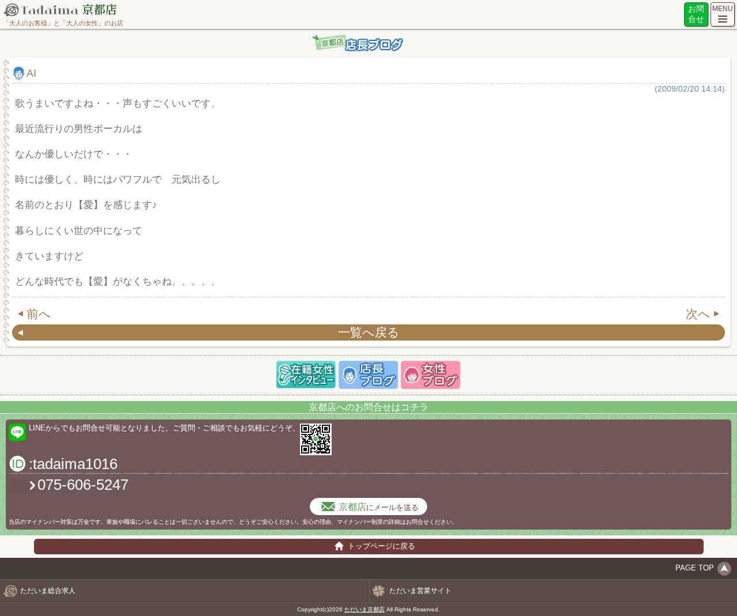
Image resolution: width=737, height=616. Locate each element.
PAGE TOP (694, 568)
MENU (722, 9)
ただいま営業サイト (420, 591)
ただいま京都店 (364, 609)
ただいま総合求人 (47, 591)
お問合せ (696, 14)
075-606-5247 (82, 484)
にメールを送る (379, 506)
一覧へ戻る (369, 332)
